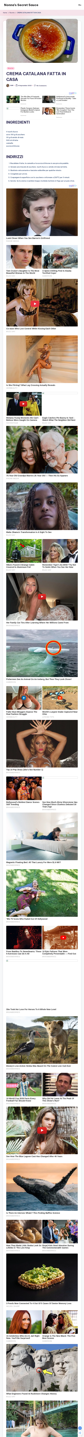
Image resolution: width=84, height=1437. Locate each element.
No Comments (42, 85)
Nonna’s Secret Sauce (21, 5)
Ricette (10, 68)
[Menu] (79, 5)
